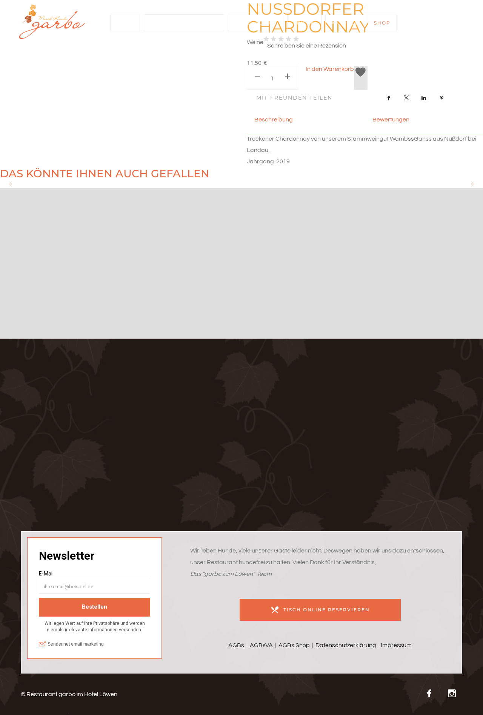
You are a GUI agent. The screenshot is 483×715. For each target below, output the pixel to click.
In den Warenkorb (330, 69)
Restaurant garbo (181, 23)
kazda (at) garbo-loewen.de (91, 442)
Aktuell (344, 23)
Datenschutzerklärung (345, 645)
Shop (382, 23)
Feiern (304, 23)
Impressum (396, 645)
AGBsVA (261, 645)
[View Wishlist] (361, 78)
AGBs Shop (294, 645)
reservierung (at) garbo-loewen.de (91, 430)
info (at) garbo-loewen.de (91, 419)
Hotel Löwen (255, 23)
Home (125, 23)
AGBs (236, 645)
